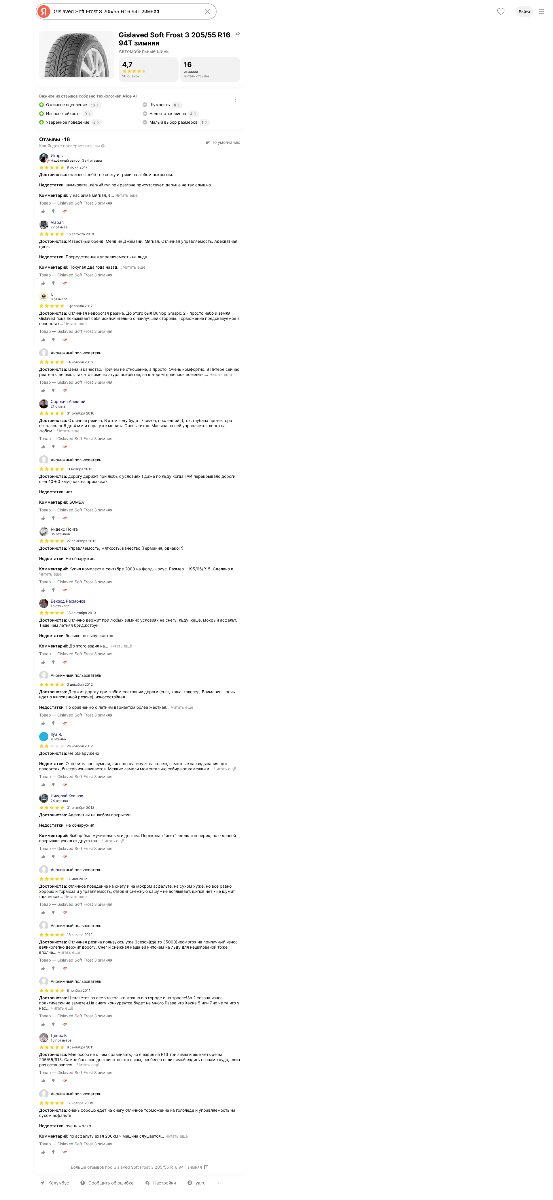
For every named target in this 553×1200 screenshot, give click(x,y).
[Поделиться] (238, 33)
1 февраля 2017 (80, 306)
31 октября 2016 (80, 413)
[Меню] (541, 11)
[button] (223, 142)
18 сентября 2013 (81, 613)
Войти (524, 11)
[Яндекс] (43, 11)
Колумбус (58, 1183)
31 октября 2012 (80, 807)
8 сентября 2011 (80, 1047)
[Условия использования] (235, 99)
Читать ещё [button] (126, 195)
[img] (52, 167)
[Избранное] (501, 11)
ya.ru (201, 1183)
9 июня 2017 (77, 167)
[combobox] (125, 11)
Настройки (164, 1183)
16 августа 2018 (80, 234)
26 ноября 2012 (80, 746)
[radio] (43, 211)
